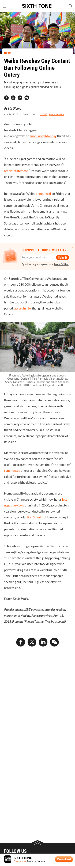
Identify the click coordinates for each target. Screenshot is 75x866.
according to (22, 308)
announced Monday (43, 136)
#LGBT (43, 114)
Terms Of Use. (61, 264)
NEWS (8, 53)
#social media (56, 114)
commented (12, 470)
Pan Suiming (35, 517)
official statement (16, 171)
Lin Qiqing (14, 108)
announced (43, 193)
